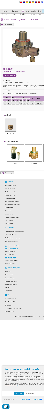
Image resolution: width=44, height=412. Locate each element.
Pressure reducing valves (32, 11)
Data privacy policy (32, 316)
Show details (30, 393)
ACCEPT (19, 393)
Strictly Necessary (9, 399)
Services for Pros (35, 14)
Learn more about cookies (12, 386)
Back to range (8, 24)
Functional (24, 399)
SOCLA (4, 14)
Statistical (36, 399)
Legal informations (22, 316)
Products (13, 14)
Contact (15, 316)
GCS (40, 316)
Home (5, 11)
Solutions (23, 14)
